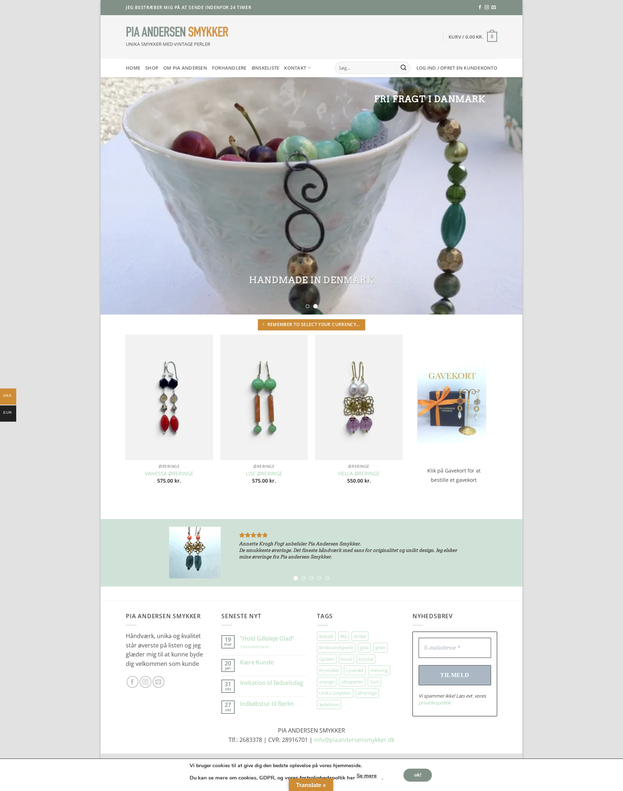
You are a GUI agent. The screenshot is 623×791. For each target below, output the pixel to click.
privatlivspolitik (326, 464)
